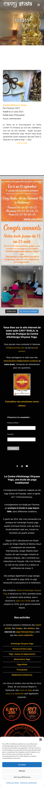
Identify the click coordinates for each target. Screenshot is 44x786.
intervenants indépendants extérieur (21, 361)
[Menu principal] (39, 4)
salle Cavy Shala (23, 601)
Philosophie (19, 115)
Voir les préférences (22, 777)
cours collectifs (25, 635)
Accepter (22, 765)
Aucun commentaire (12, 118)
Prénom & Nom (13, 423)
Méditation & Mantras (22, 675)
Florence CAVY (13, 108)
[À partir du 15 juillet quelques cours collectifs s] (22, 286)
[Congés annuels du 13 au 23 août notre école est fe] (22, 243)
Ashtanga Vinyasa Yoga (22, 643)
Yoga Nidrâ (22, 664)
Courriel (10, 434)
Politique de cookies (12, 783)
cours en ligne (26, 690)
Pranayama (22, 670)
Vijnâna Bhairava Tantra (15, 105)
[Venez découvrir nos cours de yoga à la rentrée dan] (22, 200)
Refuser (22, 771)
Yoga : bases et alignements (22, 654)
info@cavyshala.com (15, 348)
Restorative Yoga (22, 659)
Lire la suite (22, 143)
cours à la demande (15, 693)
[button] (40, 739)
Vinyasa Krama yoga (22, 649)
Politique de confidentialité (28, 783)
